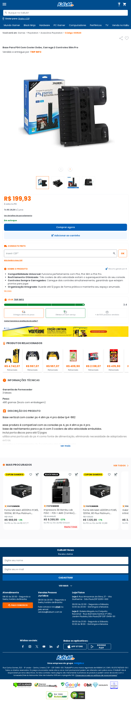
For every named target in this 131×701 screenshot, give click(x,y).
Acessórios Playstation (52, 33)
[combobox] (65, 13)
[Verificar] (22, 685)
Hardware (44, 25)
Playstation (33, 33)
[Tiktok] (58, 646)
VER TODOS (119, 465)
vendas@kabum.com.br (50, 612)
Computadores (77, 25)
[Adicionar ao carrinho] (37, 474)
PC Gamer (59, 25)
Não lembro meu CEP (13, 260)
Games (22, 33)
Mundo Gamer (12, 25)
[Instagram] (30, 646)
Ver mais (8, 291)
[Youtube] (44, 646)
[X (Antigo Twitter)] (37, 646)
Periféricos (96, 25)
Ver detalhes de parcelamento (18, 215)
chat (57, 606)
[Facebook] (23, 646)
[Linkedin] (51, 646)
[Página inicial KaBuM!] (65, 4)
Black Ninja (29, 25)
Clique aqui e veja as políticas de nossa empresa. (96, 675)
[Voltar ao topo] (65, 657)
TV (106, 25)
